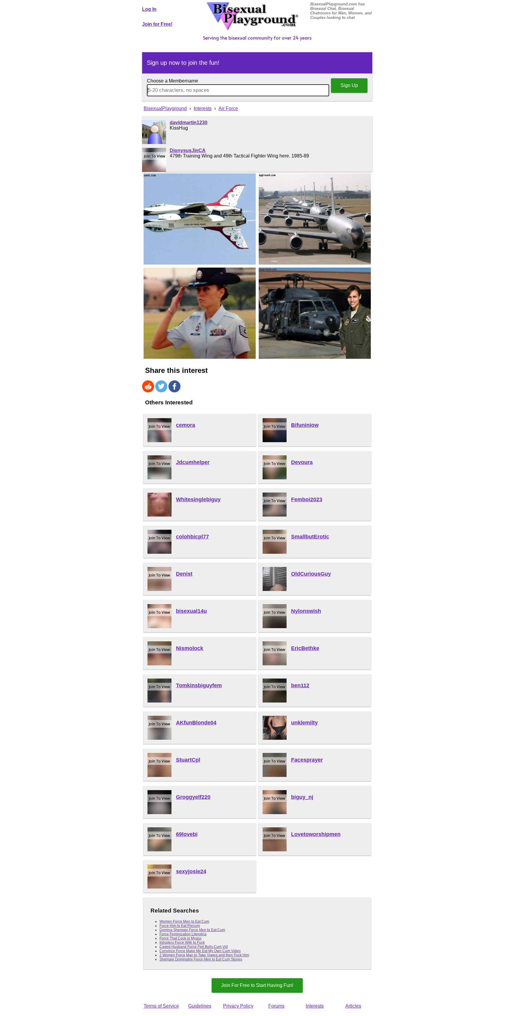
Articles (353, 1006)
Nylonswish (306, 611)
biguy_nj (302, 797)
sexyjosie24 (191, 871)
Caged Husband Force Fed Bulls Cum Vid (193, 947)
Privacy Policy (238, 1006)
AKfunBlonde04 (196, 723)
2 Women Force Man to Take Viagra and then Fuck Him (204, 955)
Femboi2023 (306, 499)
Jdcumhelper (193, 462)
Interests (315, 1006)
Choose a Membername (172, 80)
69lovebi (187, 834)
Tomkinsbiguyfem (199, 685)
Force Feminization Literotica (183, 934)
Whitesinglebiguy (198, 499)
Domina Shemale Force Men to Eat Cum (192, 930)
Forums (276, 1006)
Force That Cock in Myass (180, 938)
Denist (184, 574)
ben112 (300, 685)
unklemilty (304, 723)
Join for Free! (157, 24)
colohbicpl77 (192, 537)
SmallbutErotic (310, 537)
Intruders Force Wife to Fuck (182, 942)
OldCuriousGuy (311, 574)
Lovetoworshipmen (316, 834)
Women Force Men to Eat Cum (184, 921)
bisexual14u (191, 611)
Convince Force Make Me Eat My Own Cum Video (200, 951)
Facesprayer (307, 760)
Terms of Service (161, 1006)
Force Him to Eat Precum (179, 926)
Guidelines (199, 1006)
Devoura (302, 462)
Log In (149, 9)
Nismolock (189, 648)
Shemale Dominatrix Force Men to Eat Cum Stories (200, 959)
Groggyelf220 (193, 797)
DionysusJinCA (188, 150)
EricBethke (305, 648)
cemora (185, 425)
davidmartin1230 (188, 122)
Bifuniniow (305, 425)
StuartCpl (188, 760)
